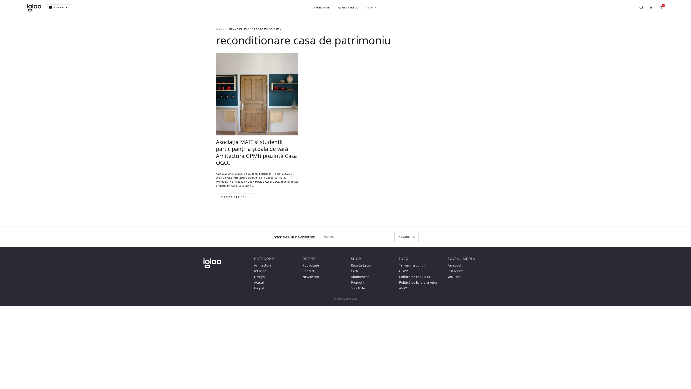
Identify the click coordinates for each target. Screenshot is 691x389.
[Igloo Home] (34, 7)
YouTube (454, 277)
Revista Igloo (348, 7)
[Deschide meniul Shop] (376, 7)
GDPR (403, 271)
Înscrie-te (406, 236)
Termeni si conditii (413, 265)
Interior (260, 271)
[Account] (651, 7)
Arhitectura (262, 265)
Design (259, 277)
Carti (354, 271)
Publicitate (310, 265)
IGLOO (220, 28)
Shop (370, 7)
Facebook (455, 265)
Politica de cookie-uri (415, 277)
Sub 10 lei (358, 288)
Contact (308, 271)
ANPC (403, 288)
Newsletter (310, 277)
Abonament (322, 7)
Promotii (357, 282)
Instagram (455, 271)
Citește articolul (235, 197)
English (259, 288)
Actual (259, 282)
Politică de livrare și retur (418, 282)
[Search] (641, 7)
